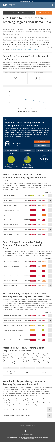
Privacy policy (32, 425)
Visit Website (42, 145)
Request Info (42, 142)
